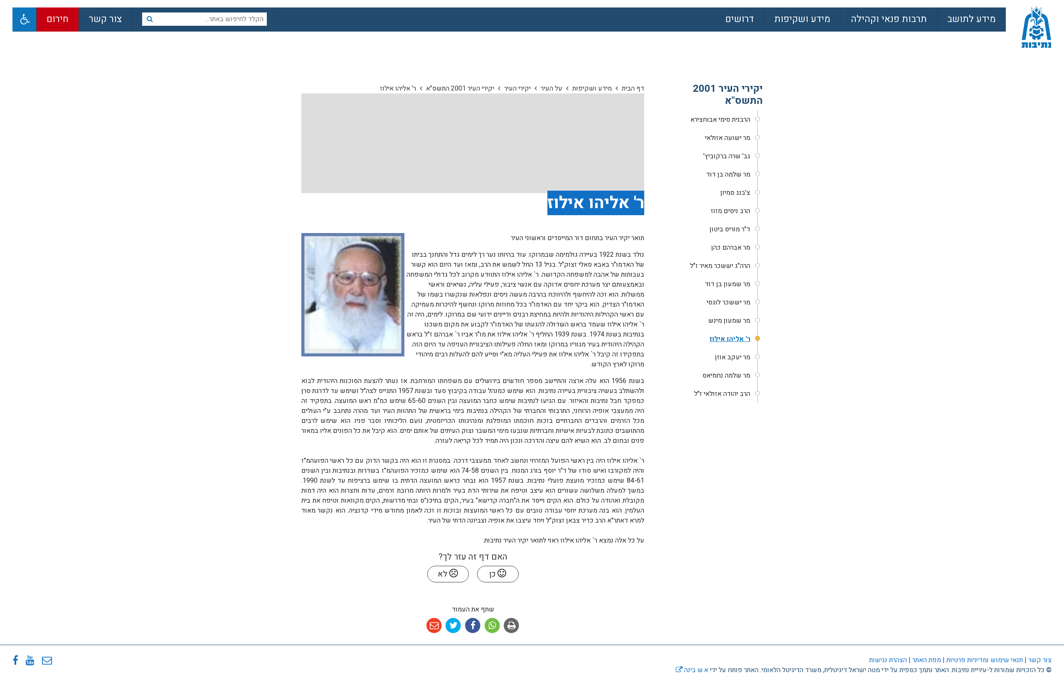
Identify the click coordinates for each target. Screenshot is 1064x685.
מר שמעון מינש (729, 321)
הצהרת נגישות (888, 660)
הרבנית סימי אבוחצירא (720, 120)
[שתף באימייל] (434, 626)
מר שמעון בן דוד (727, 284)
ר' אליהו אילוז (729, 339)
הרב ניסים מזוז (730, 211)
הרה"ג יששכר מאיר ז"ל (720, 266)
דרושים (739, 19)
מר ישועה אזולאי (727, 138)
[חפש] (149, 19)
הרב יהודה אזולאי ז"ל (722, 394)
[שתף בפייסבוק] (473, 626)
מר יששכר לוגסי (728, 302)
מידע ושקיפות (802, 19)
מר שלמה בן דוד (728, 174)
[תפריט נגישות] (24, 19)
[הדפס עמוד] (511, 626)
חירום (58, 19)
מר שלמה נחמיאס (726, 376)
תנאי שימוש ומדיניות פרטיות (984, 660)
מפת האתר (926, 660)
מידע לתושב (971, 19)
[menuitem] (971, 19)
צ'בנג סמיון (735, 193)
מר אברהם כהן (730, 248)
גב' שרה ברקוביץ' (726, 156)
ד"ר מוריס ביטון (729, 229)
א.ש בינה (692, 670)
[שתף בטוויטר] (454, 626)
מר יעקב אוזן (732, 357)
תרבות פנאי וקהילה (889, 19)
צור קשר (105, 19)
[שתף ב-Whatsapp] (492, 626)
